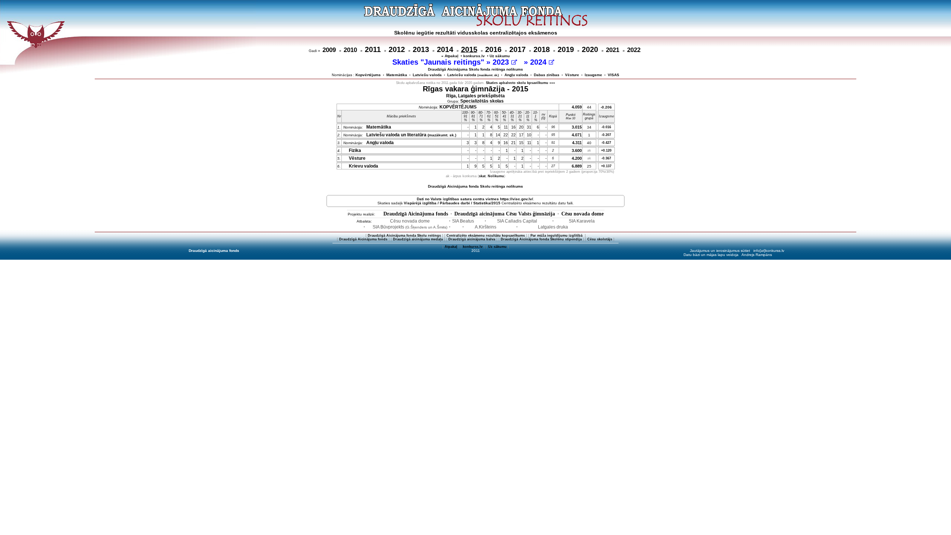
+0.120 (606, 150)
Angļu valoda (516, 75)
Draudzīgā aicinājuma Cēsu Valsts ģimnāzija (504, 214)
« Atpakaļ (449, 56)
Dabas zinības (546, 75)
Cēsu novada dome (582, 214)
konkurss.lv (474, 56)
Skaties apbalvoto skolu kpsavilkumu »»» (520, 83)
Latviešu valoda (427, 75)
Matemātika (396, 75)
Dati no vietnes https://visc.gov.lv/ (475, 199)
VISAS (613, 75)
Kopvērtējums (368, 75)
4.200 (577, 158)
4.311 (577, 142)
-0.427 (606, 143)
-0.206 (606, 107)
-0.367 (606, 158)
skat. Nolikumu (491, 176)
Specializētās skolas (482, 101)
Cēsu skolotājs (599, 239)
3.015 (577, 127)
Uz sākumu (500, 56)
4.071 (577, 135)
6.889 (577, 166)
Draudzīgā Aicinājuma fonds (415, 214)
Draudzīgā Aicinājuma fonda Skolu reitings (404, 235)
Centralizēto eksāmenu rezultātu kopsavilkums (486, 235)
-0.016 (606, 127)
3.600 (577, 150)
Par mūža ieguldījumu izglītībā (557, 235)
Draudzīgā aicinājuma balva (471, 239)
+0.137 (606, 166)
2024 (539, 62)
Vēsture (572, 75)
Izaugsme (593, 75)
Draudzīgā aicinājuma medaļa (418, 239)
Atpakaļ (451, 247)
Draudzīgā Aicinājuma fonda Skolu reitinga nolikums (475, 186)
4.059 (577, 107)
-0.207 (606, 135)
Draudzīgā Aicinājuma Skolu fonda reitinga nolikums (475, 69)
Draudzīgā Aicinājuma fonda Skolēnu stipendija (541, 239)
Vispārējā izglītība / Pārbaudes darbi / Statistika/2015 (452, 203)
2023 (502, 62)
